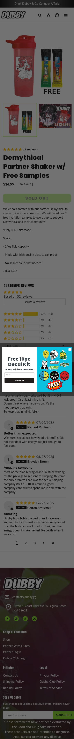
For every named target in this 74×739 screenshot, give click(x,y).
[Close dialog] (69, 349)
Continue (19, 380)
